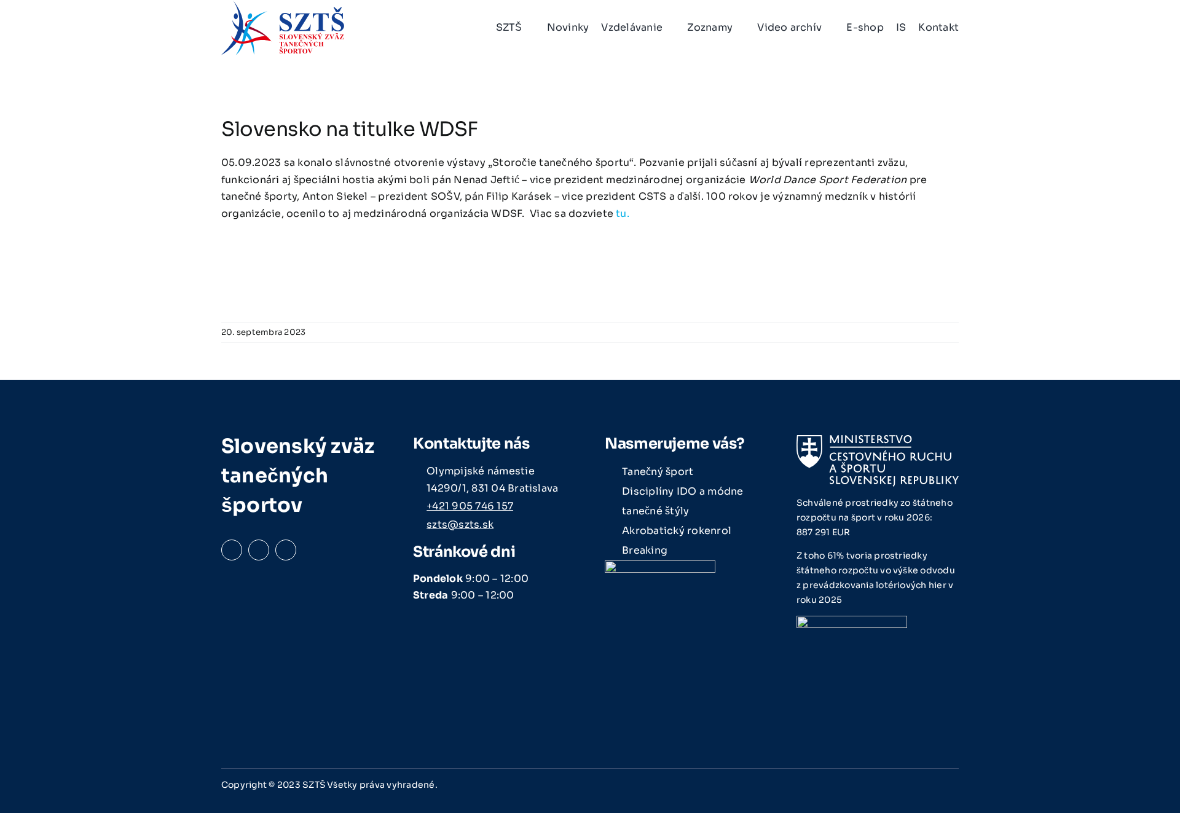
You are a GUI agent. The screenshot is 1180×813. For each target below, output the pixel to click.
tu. (622, 213)
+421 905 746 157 (470, 506)
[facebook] (231, 550)
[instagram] (258, 550)
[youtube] (285, 550)
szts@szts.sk (460, 524)
